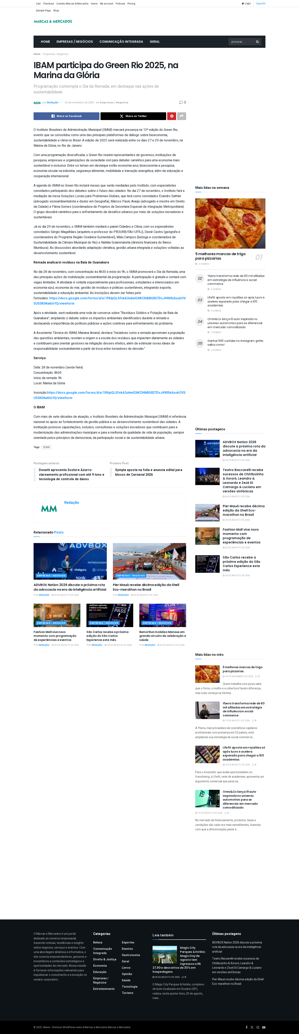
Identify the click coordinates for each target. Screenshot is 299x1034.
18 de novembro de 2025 (239, 676)
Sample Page (43, 10)
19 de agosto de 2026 (237, 720)
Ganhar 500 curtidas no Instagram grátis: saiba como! (235, 343)
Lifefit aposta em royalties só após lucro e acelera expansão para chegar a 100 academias (236, 301)
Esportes (128, 942)
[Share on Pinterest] (171, 116)
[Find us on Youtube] (263, 1027)
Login (247, 3)
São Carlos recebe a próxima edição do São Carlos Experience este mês (107, 636)
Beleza (97, 942)
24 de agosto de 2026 (66, 595)
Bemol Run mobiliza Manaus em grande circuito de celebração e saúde (162, 636)
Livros (126, 968)
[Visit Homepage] (53, 21)
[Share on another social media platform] (181, 116)
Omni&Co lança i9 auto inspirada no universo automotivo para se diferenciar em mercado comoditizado (235, 323)
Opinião (127, 974)
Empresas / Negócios (75, 41)
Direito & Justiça (104, 959)
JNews (46, 1027)
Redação (52, 102)
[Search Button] (257, 41)
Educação (100, 972)
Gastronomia (131, 955)
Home (94, 3)
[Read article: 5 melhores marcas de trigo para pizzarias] (230, 223)
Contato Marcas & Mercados (72, 3)
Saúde (126, 980)
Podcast (120, 3)
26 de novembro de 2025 (79, 102)
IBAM (46, 447)
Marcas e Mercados (119, 1027)
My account (106, 3)
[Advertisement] (230, 82)
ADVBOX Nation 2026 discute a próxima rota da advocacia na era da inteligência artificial (70, 587)
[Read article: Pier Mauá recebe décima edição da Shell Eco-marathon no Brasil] (149, 561)
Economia (100, 966)
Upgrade (260, 3)
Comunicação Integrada (121, 41)
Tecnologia (129, 987)
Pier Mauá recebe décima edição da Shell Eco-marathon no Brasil (146, 587)
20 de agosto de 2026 (237, 764)
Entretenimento (104, 989)
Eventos (127, 949)
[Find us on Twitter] (252, 1027)
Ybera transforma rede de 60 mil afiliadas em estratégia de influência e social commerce (236, 280)
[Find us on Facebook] (247, 1027)
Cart (38, 3)
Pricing (131, 3)
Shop (56, 10)
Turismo (127, 993)
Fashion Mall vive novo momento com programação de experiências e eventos (55, 636)
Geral (155, 41)
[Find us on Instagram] (257, 1027)
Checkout (48, 3)
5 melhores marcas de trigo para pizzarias (220, 256)
